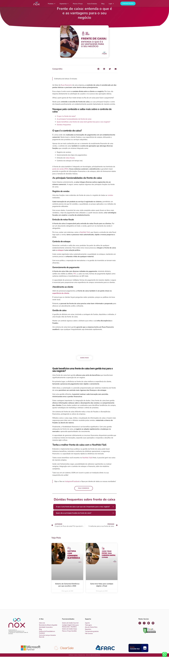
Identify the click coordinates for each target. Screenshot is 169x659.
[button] (98, 69)
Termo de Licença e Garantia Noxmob (47, 636)
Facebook (76, 481)
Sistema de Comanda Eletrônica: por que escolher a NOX (67, 585)
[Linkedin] (153, 623)
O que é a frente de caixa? (66, 116)
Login (110, 4)
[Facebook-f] (144, 623)
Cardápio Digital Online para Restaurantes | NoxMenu (70, 626)
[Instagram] (139, 623)
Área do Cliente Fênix (91, 627)
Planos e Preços (78, 4)
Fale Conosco (89, 633)
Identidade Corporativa (45, 627)
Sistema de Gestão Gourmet (70, 623)
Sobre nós (42, 623)
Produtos (51, 4)
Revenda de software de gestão (48, 625)
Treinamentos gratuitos (92, 631)
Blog (102, 4)
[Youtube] (148, 623)
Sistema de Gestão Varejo (69, 629)
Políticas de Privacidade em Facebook (47, 632)
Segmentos (63, 4)
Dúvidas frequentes (64, 125)
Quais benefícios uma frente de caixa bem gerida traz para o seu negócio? (83, 122)
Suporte (87, 623)
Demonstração (127, 3)
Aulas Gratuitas (92, 4)
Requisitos (88, 629)
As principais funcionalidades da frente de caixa (74, 119)
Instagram (68, 481)
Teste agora (88, 625)
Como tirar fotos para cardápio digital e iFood (101, 585)
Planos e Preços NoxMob (69, 631)
